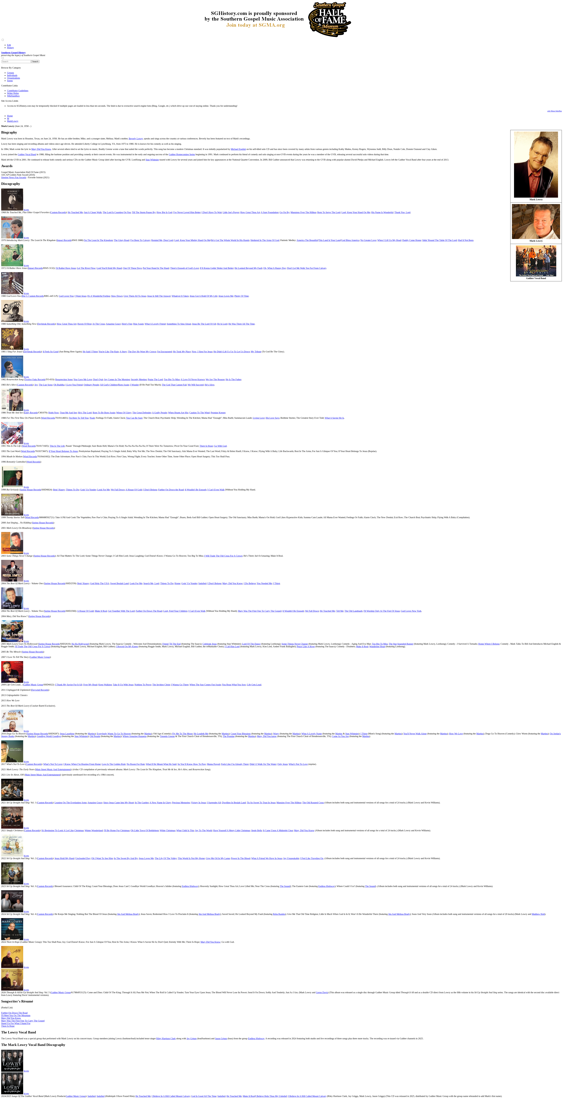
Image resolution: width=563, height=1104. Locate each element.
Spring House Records (30, 489)
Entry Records (31, 412)
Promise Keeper (218, 412)
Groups (10, 72)
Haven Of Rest (84, 324)
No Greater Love (368, 240)
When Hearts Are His (178, 412)
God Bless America (350, 240)
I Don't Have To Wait (212, 212)
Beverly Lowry (136, 138)
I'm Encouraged (164, 351)
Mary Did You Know (41, 149)
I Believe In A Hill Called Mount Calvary (171, 1096)
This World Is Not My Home (191, 858)
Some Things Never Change (295, 644)
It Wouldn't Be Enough (195, 489)
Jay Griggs (192, 1038)
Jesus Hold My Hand (64, 858)
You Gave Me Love (82, 379)
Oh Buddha (59, 385)
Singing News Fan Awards (13, 177)
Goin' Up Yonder (88, 489)
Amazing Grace (113, 324)
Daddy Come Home (411, 240)
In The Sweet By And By (126, 858)
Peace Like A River (306, 646)
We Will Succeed (196, 385)
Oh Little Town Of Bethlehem (145, 830)
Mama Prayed (213, 764)
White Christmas (167, 830)
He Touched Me (75, 212)
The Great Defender (141, 412)
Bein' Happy (59, 489)
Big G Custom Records (33, 296)
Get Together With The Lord (121, 611)
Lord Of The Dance (251, 644)
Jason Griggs (221, 1038)
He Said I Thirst (90, 351)
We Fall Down (117, 489)
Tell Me (339, 611)
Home (10, 116)
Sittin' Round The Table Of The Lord (439, 240)
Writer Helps (13, 93)
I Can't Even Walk (215, 489)
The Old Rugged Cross (313, 802)
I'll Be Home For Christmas (116, 830)
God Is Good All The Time (203, 1096)
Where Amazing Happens (134, 736)
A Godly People (159, 412)
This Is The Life (57, 446)
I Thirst (276, 583)
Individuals (12, 75)
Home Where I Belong (488, 644)
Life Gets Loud (254, 684)
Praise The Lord (155, 379)
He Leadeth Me (201, 733)
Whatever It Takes (180, 296)
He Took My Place (182, 351)
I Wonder (134, 385)
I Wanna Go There (179, 684)
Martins (91, 733)
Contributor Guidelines (17, 90)
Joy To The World (203, 830)
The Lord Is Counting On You (117, 212)
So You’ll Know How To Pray (192, 764)
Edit (9, 45)
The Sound (285, 886)
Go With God (220, 446)
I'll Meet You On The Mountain (15, 1015)
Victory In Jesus (198, 802)
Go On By (284, 212)
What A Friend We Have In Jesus (266, 858)
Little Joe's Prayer (231, 212)
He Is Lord (222, 324)
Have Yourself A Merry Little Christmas (231, 830)
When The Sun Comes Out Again (205, 684)
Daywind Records (39, 690)
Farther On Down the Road (171, 489)
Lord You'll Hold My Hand (109, 268)
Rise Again (138, 324)
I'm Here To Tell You (78, 418)
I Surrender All (214, 802)
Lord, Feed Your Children (175, 611)
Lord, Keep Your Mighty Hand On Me (192, 240)
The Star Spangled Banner (401, 644)
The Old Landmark (353, 611)
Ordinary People (91, 385)
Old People (95, 736)
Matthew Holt (538, 914)
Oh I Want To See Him (102, 858)
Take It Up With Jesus (123, 684)
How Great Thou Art (250, 212)
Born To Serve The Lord (328, 212)
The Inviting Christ (161, 684)
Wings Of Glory (123, 412)
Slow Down (116, 296)
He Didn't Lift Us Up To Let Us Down (231, 351)
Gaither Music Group (40, 657)
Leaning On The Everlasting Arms (71, 802)
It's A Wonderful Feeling (98, 296)
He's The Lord (84, 412)
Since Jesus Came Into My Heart (118, 802)
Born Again (123, 385)
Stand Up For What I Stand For (15, 1023)
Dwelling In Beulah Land (234, 802)
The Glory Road (121, 240)
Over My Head (90, 684)
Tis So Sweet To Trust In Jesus (261, 802)
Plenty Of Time (241, 296)
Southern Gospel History (13, 52)
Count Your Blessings (241, 733)
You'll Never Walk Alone (415, 733)
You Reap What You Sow (234, 684)
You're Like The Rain (109, 351)
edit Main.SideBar (554, 111)
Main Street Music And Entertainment (53, 769)
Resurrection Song (63, 379)
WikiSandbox (13, 96)
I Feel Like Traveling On (311, 858)
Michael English (238, 149)
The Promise (229, 736)
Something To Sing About (179, 324)
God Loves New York (411, 611)
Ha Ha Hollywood (80, 644)
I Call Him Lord (232, 646)
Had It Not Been (465, 240)
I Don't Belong (150, 489)
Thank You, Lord (402, 212)
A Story (123, 351)
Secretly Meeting (139, 379)
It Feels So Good (50, 351)
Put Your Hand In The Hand (156, 268)
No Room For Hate (136, 764)
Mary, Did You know (267, 736)
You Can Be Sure (134, 418)
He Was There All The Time (241, 324)
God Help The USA (99, 583)
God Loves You (66, 296)
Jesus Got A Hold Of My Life (203, 296)
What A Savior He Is (334, 418)
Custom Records (58, 212)
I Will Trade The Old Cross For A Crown (223, 556)
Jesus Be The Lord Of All (204, 324)
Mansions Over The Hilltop (303, 212)
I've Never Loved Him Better (186, 212)
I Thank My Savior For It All (68, 684)
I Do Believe (250, 583)
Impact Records (64, 240)
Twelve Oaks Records (35, 379)
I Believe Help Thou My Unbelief (271, 1096)
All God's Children (109, 385)
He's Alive (209, 385)
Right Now (53, 412)
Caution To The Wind (199, 412)
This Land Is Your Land (329, 240)
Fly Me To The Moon (182, 733)
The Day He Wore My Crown (142, 351)
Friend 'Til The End (171, 644)
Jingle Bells (256, 830)
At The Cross (98, 324)
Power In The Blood (240, 858)
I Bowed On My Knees (127, 646)
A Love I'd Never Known (193, 379)
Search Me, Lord (151, 583)
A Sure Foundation (269, 212)
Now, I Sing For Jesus (202, 351)
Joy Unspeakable (291, 858)
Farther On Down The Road (149, 611)
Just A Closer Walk (93, 212)
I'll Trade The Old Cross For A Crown (32, 646)
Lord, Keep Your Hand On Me (355, 212)
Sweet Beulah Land (119, 583)
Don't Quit (98, 379)
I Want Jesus (80, 296)
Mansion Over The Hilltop (289, 802)
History (10, 47)
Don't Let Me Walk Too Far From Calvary (306, 268)
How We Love (456, 733)
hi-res (26, 209)
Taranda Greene (167, 736)
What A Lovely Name (311, 733)
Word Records (48, 418)
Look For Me (103, 489)
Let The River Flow (86, 268)
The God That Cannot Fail (174, 385)
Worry (276, 733)
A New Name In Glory (160, 802)
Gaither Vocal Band (27, 154)
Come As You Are (340, 736)
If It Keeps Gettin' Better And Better (216, 268)
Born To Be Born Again (104, 412)
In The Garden (142, 802)
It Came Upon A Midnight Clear (278, 830)
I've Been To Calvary (140, 240)
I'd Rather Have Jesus (66, 268)
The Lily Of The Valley (166, 858)
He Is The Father (233, 379)
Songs (10, 80)
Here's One (127, 324)
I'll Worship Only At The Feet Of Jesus (382, 611)
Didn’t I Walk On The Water (263, 764)
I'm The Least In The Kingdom (98, 240)
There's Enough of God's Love (184, 268)
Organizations (13, 78)
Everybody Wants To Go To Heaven (114, 733)
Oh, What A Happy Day (274, 268)
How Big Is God (164, 212)
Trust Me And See (68, 412)
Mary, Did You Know (232, 583)
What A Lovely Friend (155, 324)
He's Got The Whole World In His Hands (230, 240)
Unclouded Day (82, 858)
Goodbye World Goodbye (49, 736)
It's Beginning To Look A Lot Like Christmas (62, 830)
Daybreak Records (46, 324)
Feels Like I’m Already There (235, 764)
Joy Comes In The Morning (117, 379)
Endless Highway (190, 886)
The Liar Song (45, 385)
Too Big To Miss (172, 379)
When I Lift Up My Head (389, 240)
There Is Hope (206, 446)
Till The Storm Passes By (143, 212)
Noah (92, 418)
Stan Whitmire (152, 159)
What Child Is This (185, 830)
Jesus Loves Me (225, 296)
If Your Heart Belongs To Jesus (63, 451)
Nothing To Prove (142, 684)
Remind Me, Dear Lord (162, 240)
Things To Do (72, 489)
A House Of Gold (134, 489)
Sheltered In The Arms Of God (264, 240)
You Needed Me (264, 583)
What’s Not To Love (52, 764)
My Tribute (256, 351)
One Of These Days (132, 268)
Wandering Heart (377, 646)
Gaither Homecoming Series (182, 154)
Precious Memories (181, 802)
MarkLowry (12, 121)
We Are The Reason (215, 379)
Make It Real (101, 611)
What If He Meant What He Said (161, 764)
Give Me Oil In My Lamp (218, 858)
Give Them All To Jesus (135, 296)
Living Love (258, 418)
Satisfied (202, 583)
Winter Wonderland (94, 830)
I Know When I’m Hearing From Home (82, 764)
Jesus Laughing (67, 733)
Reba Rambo (279, 914)
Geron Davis (322, 992)
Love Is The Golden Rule (114, 764)
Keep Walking (105, 684)
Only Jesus (282, 764)
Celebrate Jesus (209, 644)
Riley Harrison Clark (166, 1038)
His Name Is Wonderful (382, 212)
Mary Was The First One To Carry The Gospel (259, 611)
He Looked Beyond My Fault (248, 268)
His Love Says (272, 418)
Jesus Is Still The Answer (159, 296)
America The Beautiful (307, 240)
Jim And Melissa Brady (128, 914)
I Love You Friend (74, 385)
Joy (36, 385)
